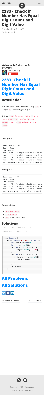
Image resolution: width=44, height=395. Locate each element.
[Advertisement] (22, 47)
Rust (19, 231)
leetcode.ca (29, 387)
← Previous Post (10, 300)
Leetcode (7, 2)
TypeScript (8, 231)
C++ (12, 228)
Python (21, 228)
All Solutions (15, 285)
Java (4, 228)
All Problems (15, 278)
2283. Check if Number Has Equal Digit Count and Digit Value (21, 86)
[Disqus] (22, 337)
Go (31, 228)
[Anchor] (26, 24)
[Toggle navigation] (39, 3)
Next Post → (35, 300)
